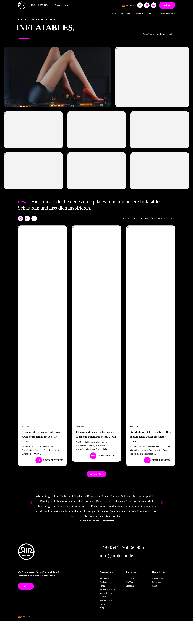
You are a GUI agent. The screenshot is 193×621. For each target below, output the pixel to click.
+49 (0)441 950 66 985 (39, 5)
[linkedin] (153, 5)
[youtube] (147, 5)
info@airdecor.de (60, 5)
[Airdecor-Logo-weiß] (22, 2)
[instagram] (140, 5)
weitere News (96, 474)
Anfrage (167, 5)
